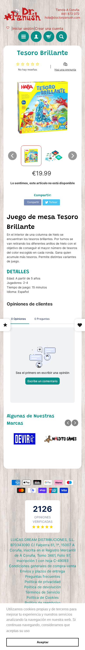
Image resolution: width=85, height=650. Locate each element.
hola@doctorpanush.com (62, 17)
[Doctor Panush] (22, 14)
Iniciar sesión (23, 28)
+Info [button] (35, 631)
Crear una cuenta (49, 28)
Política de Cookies (43, 597)
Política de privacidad (43, 581)
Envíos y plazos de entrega (42, 571)
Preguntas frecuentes (42, 576)
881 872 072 (70, 13)
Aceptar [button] (42, 642)
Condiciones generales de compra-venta (42, 566)
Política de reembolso (43, 603)
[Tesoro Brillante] (31, 155)
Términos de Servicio (42, 592)
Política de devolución (42, 587)
